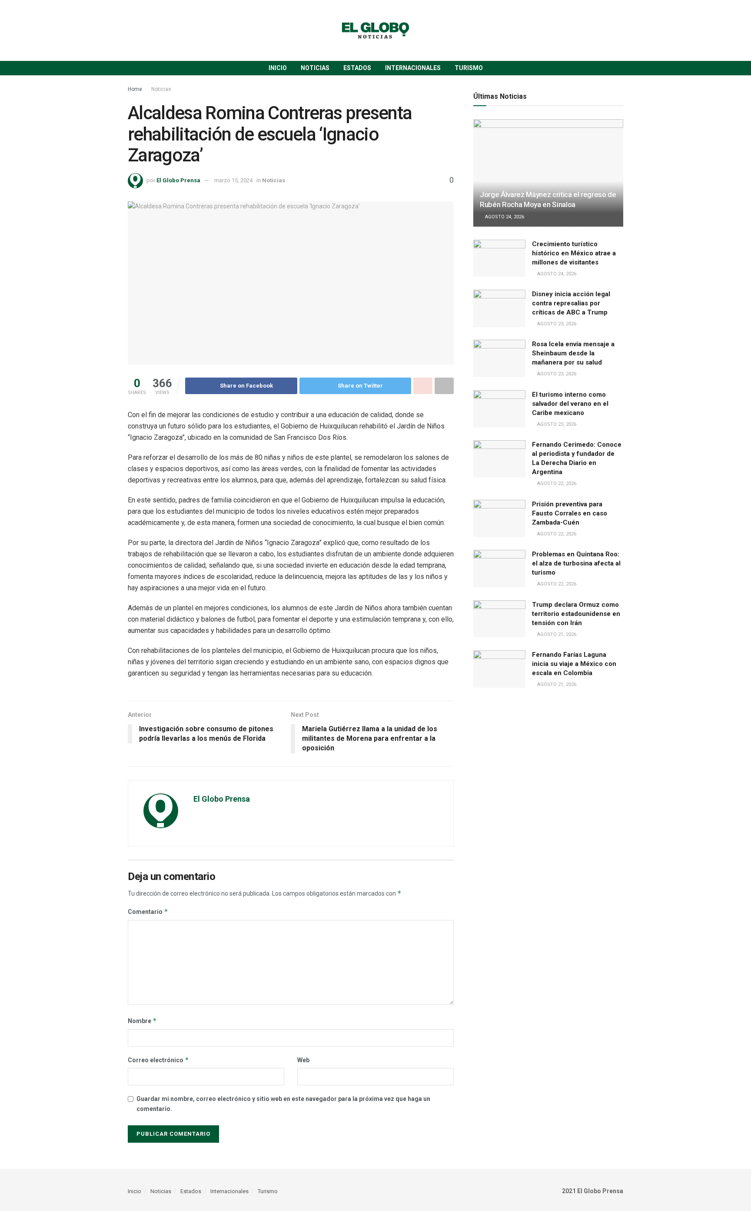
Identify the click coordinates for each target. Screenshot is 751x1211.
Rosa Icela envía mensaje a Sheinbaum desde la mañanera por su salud (573, 353)
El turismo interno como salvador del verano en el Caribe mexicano (570, 404)
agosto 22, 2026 (556, 483)
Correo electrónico (158, 1060)
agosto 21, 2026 (556, 634)
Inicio (278, 67)
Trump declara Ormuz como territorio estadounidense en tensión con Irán (576, 614)
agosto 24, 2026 (504, 217)
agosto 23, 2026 (556, 324)
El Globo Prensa (178, 180)
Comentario (148, 911)
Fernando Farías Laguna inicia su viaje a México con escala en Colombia (574, 664)
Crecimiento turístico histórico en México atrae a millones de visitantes (574, 253)
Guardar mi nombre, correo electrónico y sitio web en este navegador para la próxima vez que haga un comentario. (283, 1103)
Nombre (142, 1021)
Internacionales (413, 67)
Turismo (469, 67)
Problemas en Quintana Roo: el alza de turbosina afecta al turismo (576, 563)
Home (135, 89)
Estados (357, 67)
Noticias (315, 67)
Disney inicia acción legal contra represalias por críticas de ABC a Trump (571, 303)
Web (303, 1060)
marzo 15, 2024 (233, 180)
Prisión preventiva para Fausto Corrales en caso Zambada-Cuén (569, 513)
